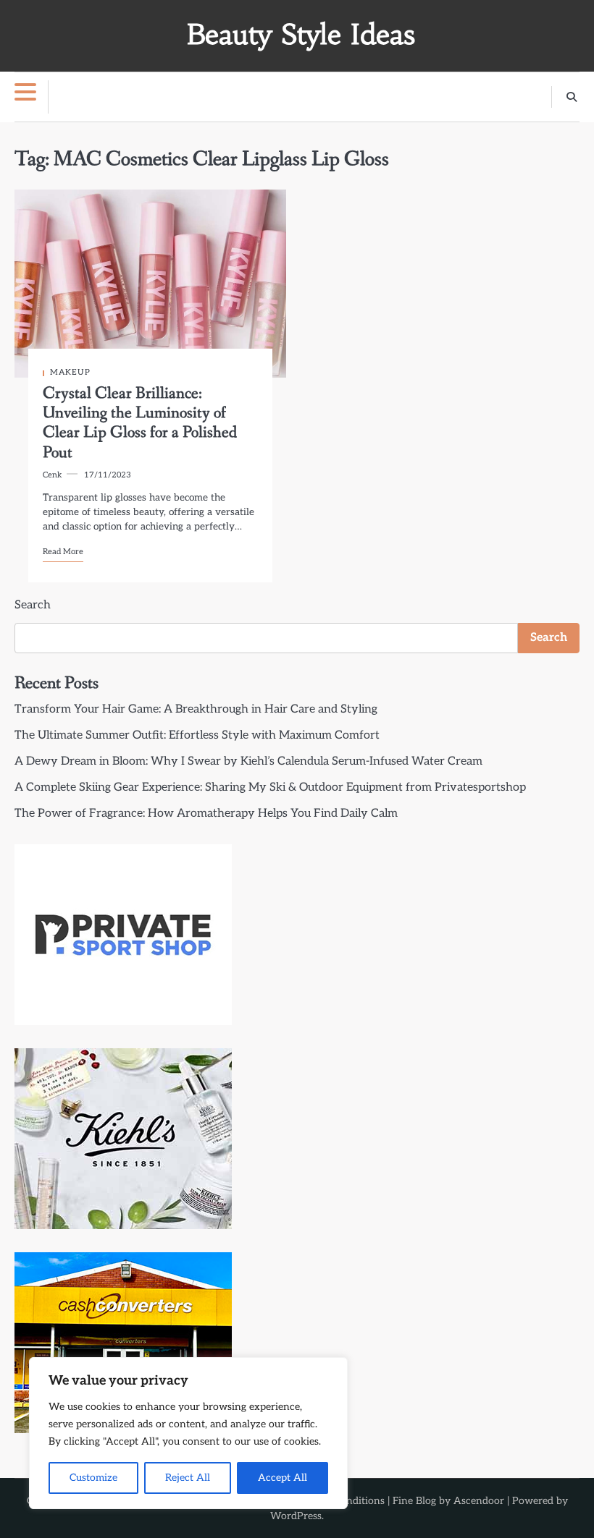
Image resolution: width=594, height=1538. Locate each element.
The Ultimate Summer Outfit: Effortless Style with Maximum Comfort (197, 735)
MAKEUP (70, 372)
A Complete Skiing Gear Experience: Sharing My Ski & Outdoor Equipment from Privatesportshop (270, 787)
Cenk (52, 475)
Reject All (187, 1477)
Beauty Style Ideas (301, 34)
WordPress (296, 1516)
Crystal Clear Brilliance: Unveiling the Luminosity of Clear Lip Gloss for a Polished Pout (140, 423)
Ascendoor (478, 1501)
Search (32, 605)
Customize (93, 1477)
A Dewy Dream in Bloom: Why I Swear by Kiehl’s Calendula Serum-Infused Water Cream (248, 761)
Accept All (282, 1477)
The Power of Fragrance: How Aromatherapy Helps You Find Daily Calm (206, 813)
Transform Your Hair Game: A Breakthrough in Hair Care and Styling (195, 709)
